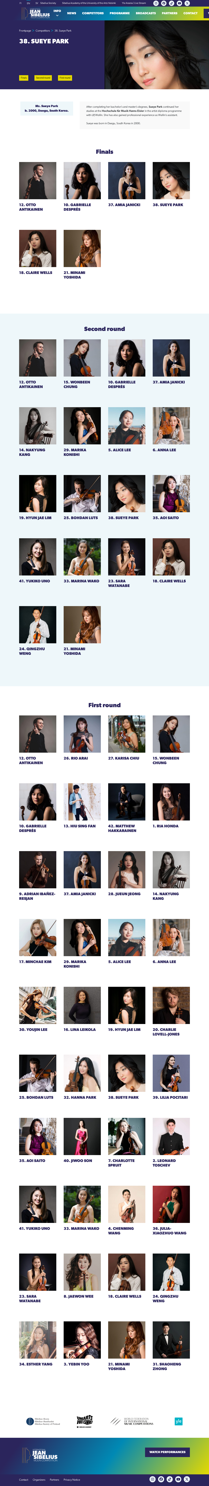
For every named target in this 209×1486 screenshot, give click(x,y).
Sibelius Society (48, 3)
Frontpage (25, 31)
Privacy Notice (72, 1480)
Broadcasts (146, 13)
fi (20, 3)
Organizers (39, 1480)
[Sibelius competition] (34, 13)
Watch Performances (167, 1452)
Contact (190, 13)
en (28, 3)
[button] (57, 13)
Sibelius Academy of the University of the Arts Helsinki (89, 3)
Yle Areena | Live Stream (134, 3)
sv (36, 3)
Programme (120, 13)
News (71, 13)
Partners (169, 13)
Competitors (93, 13)
